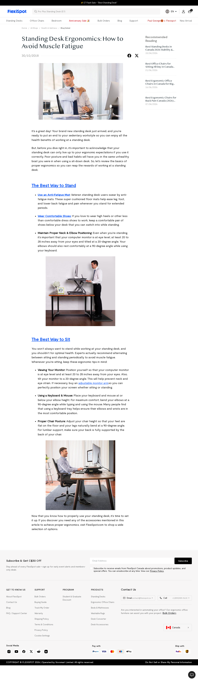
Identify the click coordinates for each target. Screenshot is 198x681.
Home (24, 28)
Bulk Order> (169, 613)
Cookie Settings (42, 636)
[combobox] (98, 11)
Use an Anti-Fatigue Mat (54, 194)
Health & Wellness (49, 28)
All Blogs (34, 28)
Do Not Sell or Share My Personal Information (168, 662)
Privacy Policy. (157, 571)
